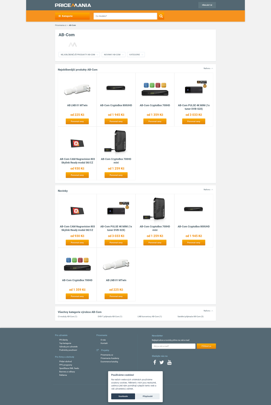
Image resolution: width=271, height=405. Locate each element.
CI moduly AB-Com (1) (67, 316)
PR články (63, 340)
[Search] (161, 16)
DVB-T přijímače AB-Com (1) (110, 316)
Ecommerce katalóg (109, 361)
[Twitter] (161, 363)
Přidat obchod (65, 361)
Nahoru (207, 68)
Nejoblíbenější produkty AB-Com (78, 54)
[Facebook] (155, 363)
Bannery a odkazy (67, 371)
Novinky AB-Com (112, 54)
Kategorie (134, 54)
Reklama (63, 375)
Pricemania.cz (60, 25)
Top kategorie (65, 343)
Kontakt (104, 343)
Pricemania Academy (110, 358)
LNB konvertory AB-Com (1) (150, 316)
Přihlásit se (207, 5)
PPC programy (65, 365)
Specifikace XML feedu (69, 368)
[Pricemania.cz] (73, 5)
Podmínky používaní (68, 350)
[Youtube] (169, 363)
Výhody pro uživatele (68, 346)
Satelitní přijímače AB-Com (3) (191, 316)
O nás (103, 340)
